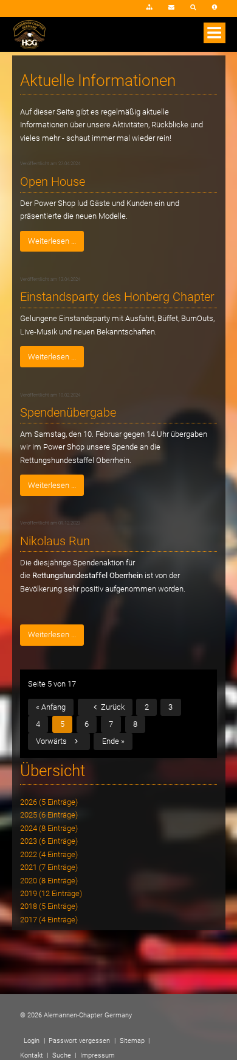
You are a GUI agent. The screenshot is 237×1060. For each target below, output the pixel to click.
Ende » (113, 741)
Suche (193, 8)
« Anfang (51, 707)
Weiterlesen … (48, 238)
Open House (52, 182)
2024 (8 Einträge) (49, 828)
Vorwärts (51, 741)
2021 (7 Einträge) (49, 867)
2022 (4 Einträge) (49, 854)
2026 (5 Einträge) (49, 802)
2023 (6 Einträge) (49, 841)
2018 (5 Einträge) (49, 906)
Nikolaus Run (55, 541)
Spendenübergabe (68, 413)
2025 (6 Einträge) (49, 814)
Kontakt (171, 8)
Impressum (214, 8)
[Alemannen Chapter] (29, 46)
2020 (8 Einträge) (49, 880)
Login (120, 11)
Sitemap (149, 8)
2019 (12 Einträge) (51, 893)
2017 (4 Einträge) (49, 919)
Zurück (113, 707)
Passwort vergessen (79, 1041)
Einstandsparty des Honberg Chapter (117, 297)
